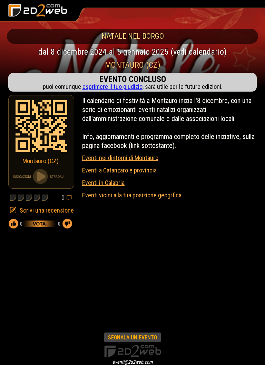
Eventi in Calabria (103, 182)
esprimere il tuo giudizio (112, 86)
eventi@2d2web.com (132, 362)
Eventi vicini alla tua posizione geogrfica (131, 195)
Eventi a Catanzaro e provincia (119, 170)
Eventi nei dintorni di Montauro (120, 157)
